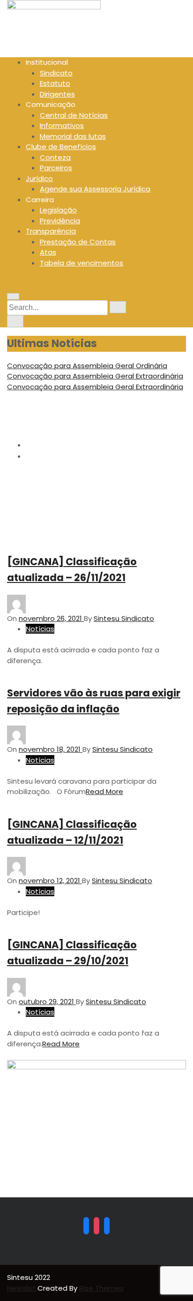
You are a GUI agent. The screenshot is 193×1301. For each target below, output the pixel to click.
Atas (48, 252)
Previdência (60, 221)
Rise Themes (101, 1288)
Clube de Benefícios (61, 146)
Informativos (62, 125)
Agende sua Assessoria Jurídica (95, 189)
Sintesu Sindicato (124, 618)
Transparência (51, 231)
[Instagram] (96, 1225)
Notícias (40, 629)
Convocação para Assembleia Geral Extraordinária (95, 376)
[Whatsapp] (107, 1225)
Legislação (58, 210)
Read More (104, 791)
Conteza (55, 157)
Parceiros (56, 168)
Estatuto (55, 83)
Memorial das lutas (73, 136)
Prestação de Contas (78, 242)
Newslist (22, 1288)
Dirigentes (57, 94)
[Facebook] (86, 1225)
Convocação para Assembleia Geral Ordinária (87, 366)
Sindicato (56, 73)
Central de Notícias (74, 115)
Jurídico (39, 178)
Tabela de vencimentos (81, 263)
